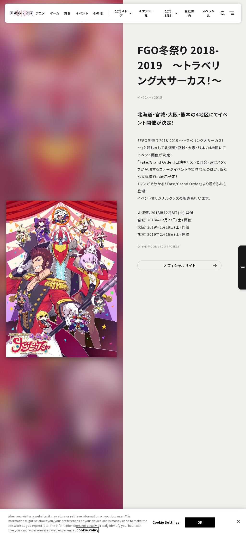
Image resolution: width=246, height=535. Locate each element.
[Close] (238, 521)
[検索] (223, 13)
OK (199, 522)
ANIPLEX (21, 13)
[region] (123, 522)
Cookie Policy (87, 530)
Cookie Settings (166, 522)
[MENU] (232, 13)
